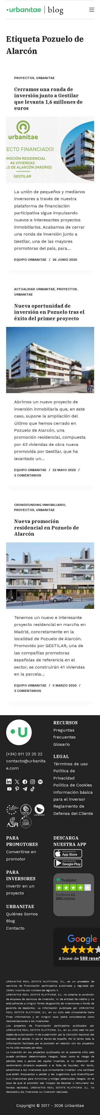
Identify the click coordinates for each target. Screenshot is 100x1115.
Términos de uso (70, 763)
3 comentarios (27, 691)
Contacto (15, 928)
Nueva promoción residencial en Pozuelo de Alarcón (46, 527)
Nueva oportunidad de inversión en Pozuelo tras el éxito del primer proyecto (49, 312)
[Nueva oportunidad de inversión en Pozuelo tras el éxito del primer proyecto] (50, 360)
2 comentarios (27, 475)
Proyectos (24, 78)
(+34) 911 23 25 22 (24, 753)
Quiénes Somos (22, 913)
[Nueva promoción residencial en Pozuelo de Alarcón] (50, 575)
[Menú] (91, 9)
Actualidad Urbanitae (34, 289)
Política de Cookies (72, 785)
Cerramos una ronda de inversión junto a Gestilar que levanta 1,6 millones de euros (48, 98)
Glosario (61, 744)
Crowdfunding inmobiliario (39, 505)
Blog (10, 920)
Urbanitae (45, 78)
